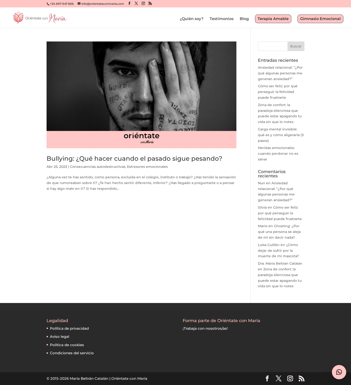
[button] (339, 372)
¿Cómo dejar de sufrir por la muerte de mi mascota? (278, 250)
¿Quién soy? (191, 19)
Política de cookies (67, 345)
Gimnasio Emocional (320, 18)
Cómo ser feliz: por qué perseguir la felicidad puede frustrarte (278, 92)
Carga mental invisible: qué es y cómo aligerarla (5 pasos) (281, 135)
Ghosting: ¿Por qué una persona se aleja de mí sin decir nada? (279, 232)
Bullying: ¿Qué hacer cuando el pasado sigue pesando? (134, 158)
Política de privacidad (69, 328)
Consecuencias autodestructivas (97, 166)
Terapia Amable (273, 18)
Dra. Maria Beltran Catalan (280, 263)
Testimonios (222, 19)
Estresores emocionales (147, 166)
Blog (244, 19)
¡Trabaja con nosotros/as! (205, 328)
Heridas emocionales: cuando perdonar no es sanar (278, 153)
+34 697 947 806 (62, 3)
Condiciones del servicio (72, 353)
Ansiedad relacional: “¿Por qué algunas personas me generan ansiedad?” (280, 73)
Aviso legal (59, 336)
